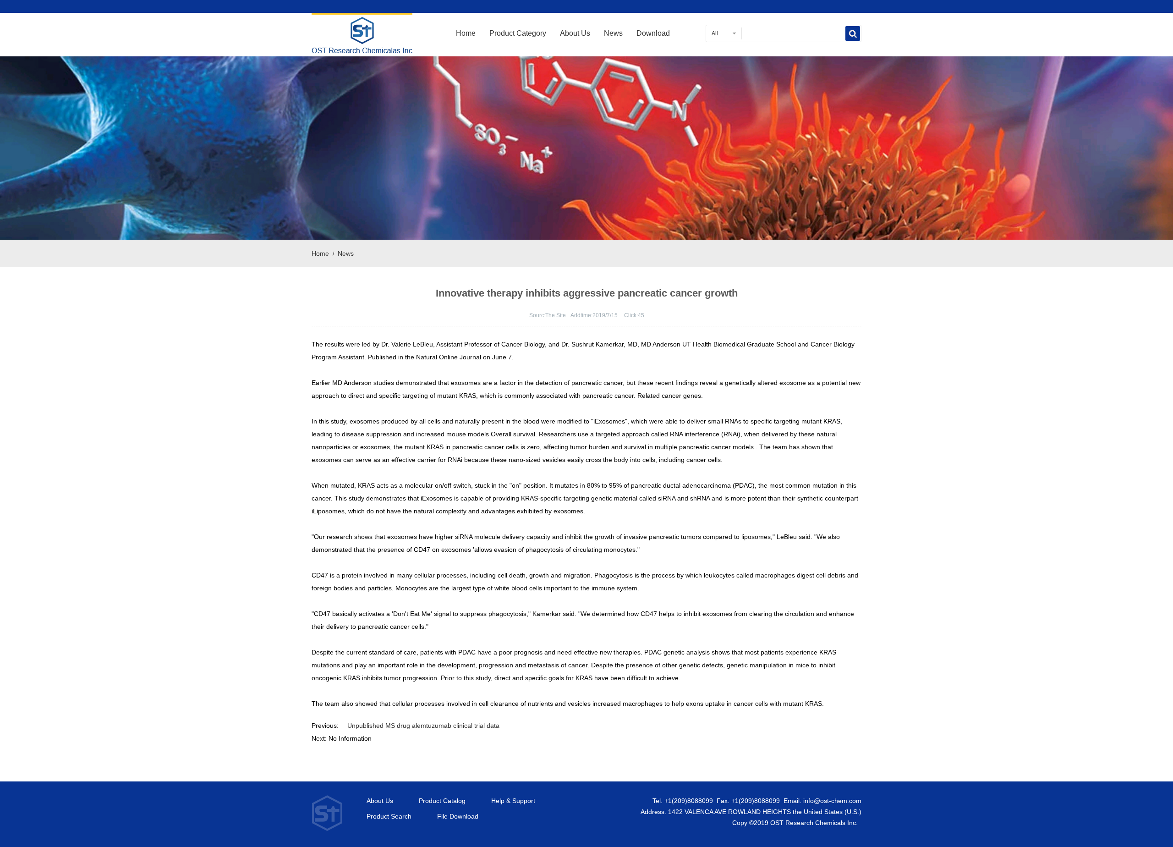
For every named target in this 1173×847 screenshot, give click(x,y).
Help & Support (513, 801)
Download (653, 33)
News (613, 33)
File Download (457, 816)
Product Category (517, 33)
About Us (575, 33)
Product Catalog (442, 801)
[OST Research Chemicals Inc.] (362, 47)
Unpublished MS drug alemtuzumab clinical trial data (423, 725)
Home (466, 33)
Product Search (389, 816)
